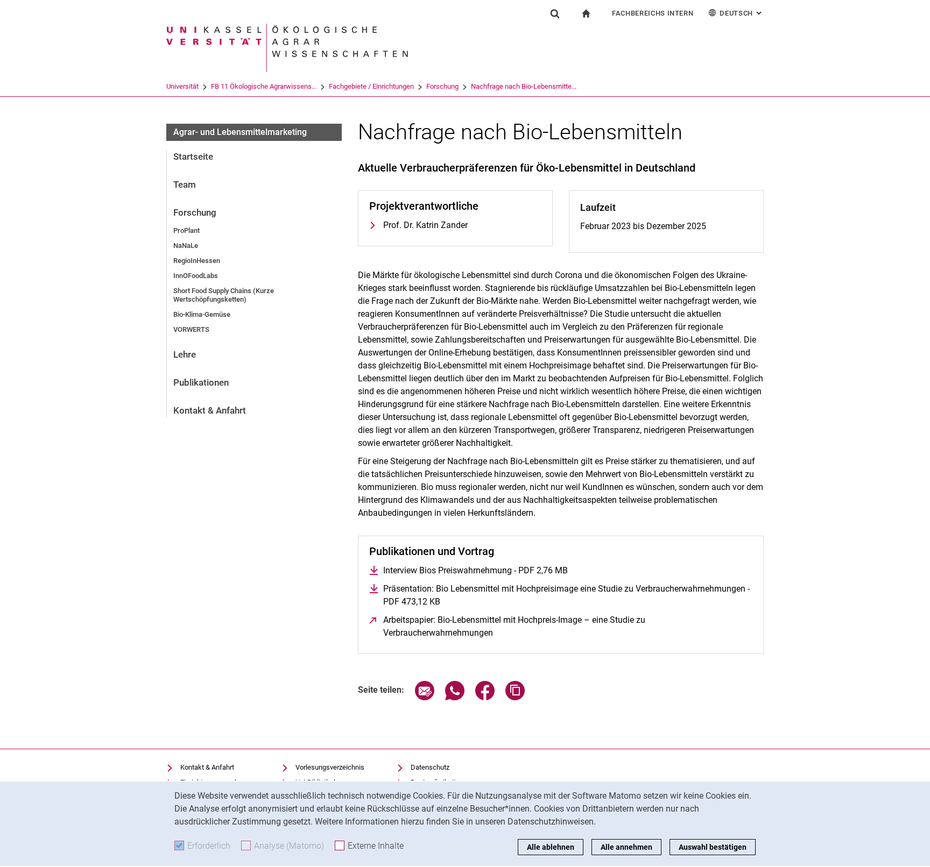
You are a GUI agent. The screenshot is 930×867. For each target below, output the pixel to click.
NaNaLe (185, 245)
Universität (182, 86)
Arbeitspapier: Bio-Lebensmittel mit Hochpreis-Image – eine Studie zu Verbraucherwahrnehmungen (514, 626)
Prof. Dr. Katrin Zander (425, 225)
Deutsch (742, 13)
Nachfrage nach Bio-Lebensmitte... (523, 86)
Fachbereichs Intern (652, 13)
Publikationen (201, 382)
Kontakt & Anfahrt (209, 410)
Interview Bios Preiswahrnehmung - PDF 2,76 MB (475, 570)
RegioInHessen (196, 261)
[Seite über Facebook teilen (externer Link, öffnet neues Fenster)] (485, 697)
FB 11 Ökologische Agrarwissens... (263, 86)
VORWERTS (191, 329)
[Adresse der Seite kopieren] (515, 697)
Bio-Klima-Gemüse (201, 314)
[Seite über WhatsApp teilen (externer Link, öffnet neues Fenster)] (454, 697)
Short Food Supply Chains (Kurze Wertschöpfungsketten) (223, 295)
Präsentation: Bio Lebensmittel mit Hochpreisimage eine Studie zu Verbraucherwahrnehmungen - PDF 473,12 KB (566, 595)
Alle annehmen (626, 847)
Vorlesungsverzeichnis (329, 767)
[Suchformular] (554, 13)
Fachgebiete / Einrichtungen (371, 86)
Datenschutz (430, 767)
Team (184, 184)
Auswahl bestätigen (712, 847)
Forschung (442, 86)
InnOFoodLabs (195, 276)
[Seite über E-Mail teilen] (424, 697)
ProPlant (186, 230)
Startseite (193, 156)
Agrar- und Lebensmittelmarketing (240, 132)
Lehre (184, 354)
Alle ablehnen (550, 847)
